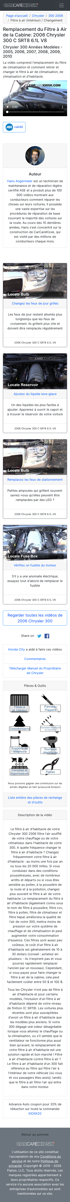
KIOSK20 (35, 1113)
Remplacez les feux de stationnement (35, 479)
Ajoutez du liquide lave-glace (35, 394)
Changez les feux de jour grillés (35, 303)
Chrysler (38, 16)
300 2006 (55, 16)
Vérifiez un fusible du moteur (35, 565)
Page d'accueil (17, 16)
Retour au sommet (35, 1134)
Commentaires (35, 659)
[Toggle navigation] (61, 5)
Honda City (16, 649)
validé (18, 127)
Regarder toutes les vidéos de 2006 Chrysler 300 (35, 618)
